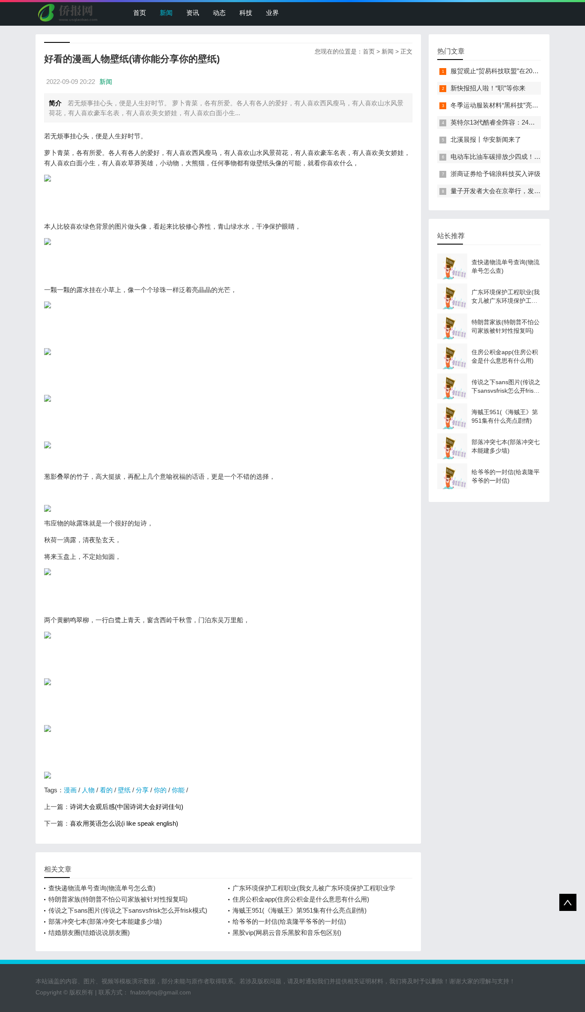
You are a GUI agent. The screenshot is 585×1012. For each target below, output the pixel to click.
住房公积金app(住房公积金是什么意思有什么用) (301, 899)
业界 (272, 12)
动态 (219, 12)
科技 (245, 12)
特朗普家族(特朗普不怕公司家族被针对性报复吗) (118, 899)
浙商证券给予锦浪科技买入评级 (495, 173)
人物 (88, 790)
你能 (178, 790)
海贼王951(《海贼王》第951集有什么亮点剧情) (300, 910)
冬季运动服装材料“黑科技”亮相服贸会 (504, 105)
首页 (139, 12)
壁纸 (124, 790)
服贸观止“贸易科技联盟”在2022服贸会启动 (511, 71)
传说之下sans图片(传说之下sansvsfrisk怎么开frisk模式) (127, 910)
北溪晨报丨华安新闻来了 (486, 139)
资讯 (192, 12)
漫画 (70, 790)
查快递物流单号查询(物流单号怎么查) (101, 888)
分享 (142, 790)
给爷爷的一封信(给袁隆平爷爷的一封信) (289, 921)
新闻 (166, 12)
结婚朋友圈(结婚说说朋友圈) (89, 932)
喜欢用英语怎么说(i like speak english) (124, 823)
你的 (160, 790)
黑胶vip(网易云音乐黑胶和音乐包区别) (287, 932)
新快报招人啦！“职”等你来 (488, 88)
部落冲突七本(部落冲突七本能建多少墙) (105, 921)
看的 (106, 790)
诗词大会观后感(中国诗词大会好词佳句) (126, 806)
